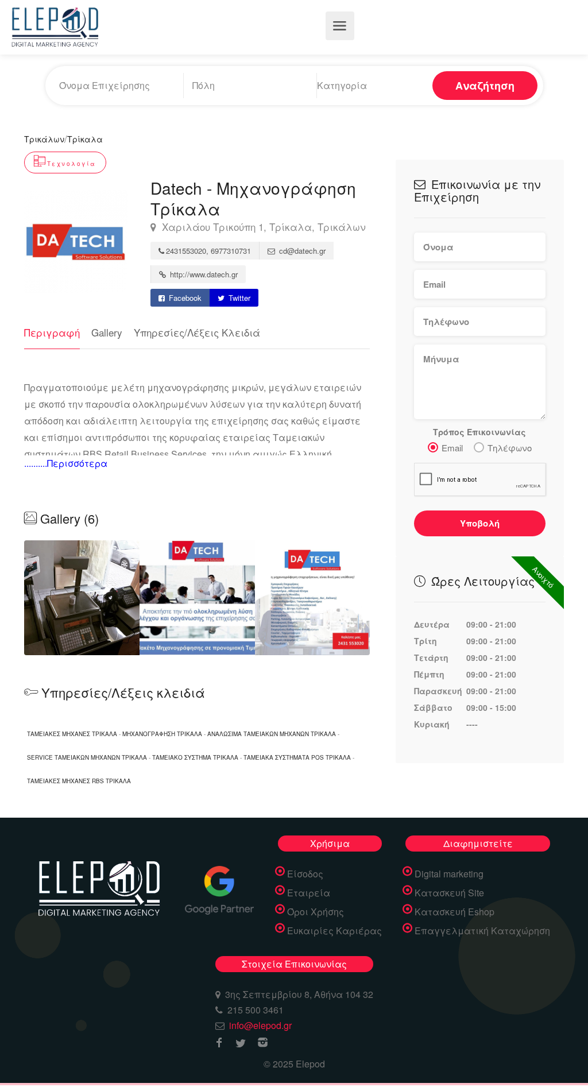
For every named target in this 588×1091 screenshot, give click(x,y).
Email (452, 448)
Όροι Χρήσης (315, 912)
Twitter (238, 297)
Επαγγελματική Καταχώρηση (482, 930)
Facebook (184, 297)
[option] (197, 597)
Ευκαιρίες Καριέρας (334, 930)
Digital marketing (449, 874)
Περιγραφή (52, 332)
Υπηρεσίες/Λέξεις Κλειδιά (197, 332)
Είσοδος (305, 874)
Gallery (106, 332)
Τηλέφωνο (510, 448)
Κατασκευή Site (449, 893)
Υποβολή (480, 523)
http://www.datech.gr (203, 274)
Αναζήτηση (484, 85)
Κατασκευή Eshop (454, 912)
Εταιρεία (308, 893)
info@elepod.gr (260, 1025)
